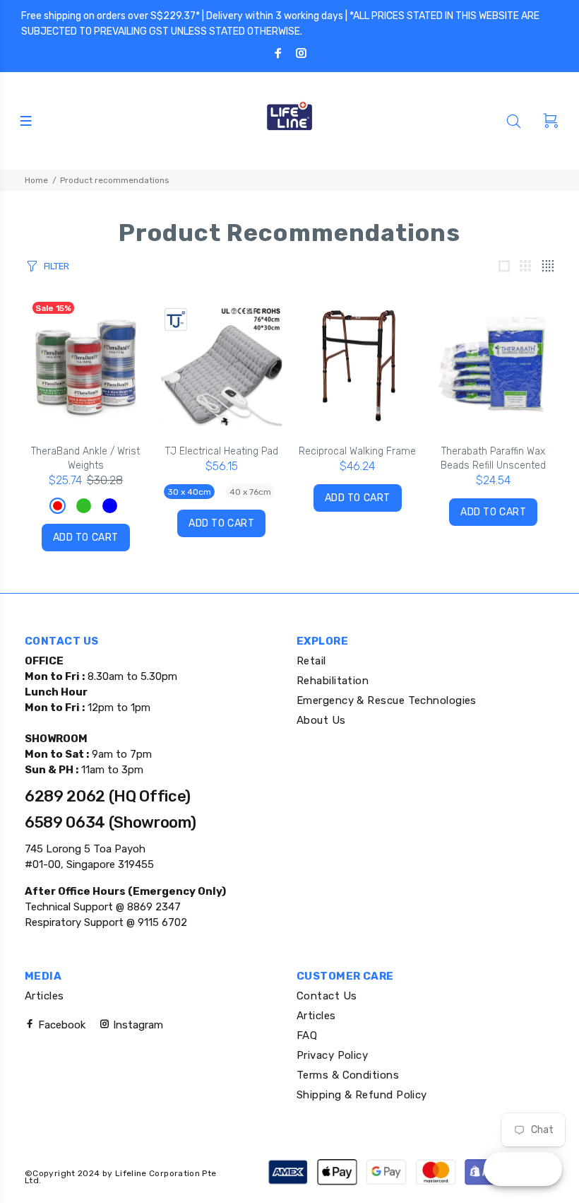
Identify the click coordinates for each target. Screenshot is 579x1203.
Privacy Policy (332, 1055)
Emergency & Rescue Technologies (387, 700)
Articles (44, 996)
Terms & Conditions (348, 1075)
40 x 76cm (250, 492)
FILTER (56, 266)
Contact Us (327, 996)
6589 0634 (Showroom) (110, 822)
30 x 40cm (189, 492)
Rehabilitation (333, 680)
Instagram (136, 1025)
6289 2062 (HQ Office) (108, 796)
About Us (321, 720)
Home (36, 180)
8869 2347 (152, 906)
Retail (311, 661)
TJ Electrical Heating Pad (221, 451)
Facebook (60, 1025)
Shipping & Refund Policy (362, 1094)
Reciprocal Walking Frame (357, 451)
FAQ (307, 1035)
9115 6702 (161, 922)
